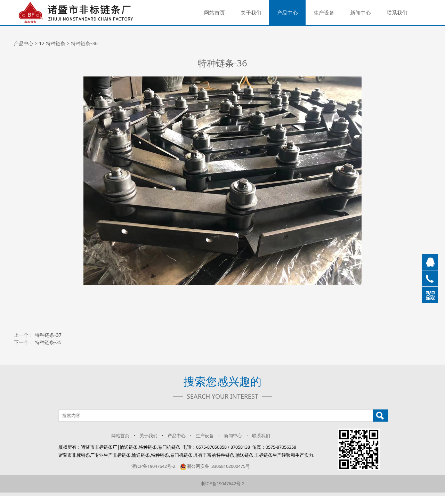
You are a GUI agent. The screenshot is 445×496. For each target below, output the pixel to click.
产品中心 (287, 12)
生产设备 (324, 12)
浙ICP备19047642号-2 (153, 466)
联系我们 (397, 12)
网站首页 (214, 12)
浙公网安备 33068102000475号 (218, 466)
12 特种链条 (52, 43)
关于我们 (251, 12)
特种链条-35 (48, 342)
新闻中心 (360, 12)
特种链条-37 (48, 335)
